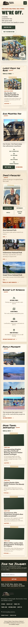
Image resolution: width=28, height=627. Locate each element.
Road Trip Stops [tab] (19, 212)
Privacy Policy (4, 615)
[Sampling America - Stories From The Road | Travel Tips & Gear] (8, 2)
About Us (19, 607)
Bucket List (10, 604)
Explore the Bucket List (9, 339)
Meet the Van (8, 167)
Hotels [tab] (8, 212)
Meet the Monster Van (8, 31)
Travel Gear (4, 607)
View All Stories (7, 73)
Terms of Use (13, 615)
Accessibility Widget (14, 624)
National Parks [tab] (8, 208)
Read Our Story (7, 27)
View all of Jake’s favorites (10, 282)
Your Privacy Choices (17, 621)
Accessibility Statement (10, 623)
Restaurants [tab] (20, 208)
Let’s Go (14, 579)
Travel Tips (17, 604)
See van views (19, 167)
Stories (3, 604)
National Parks (12, 607)
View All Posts (7, 431)
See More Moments (7, 418)
